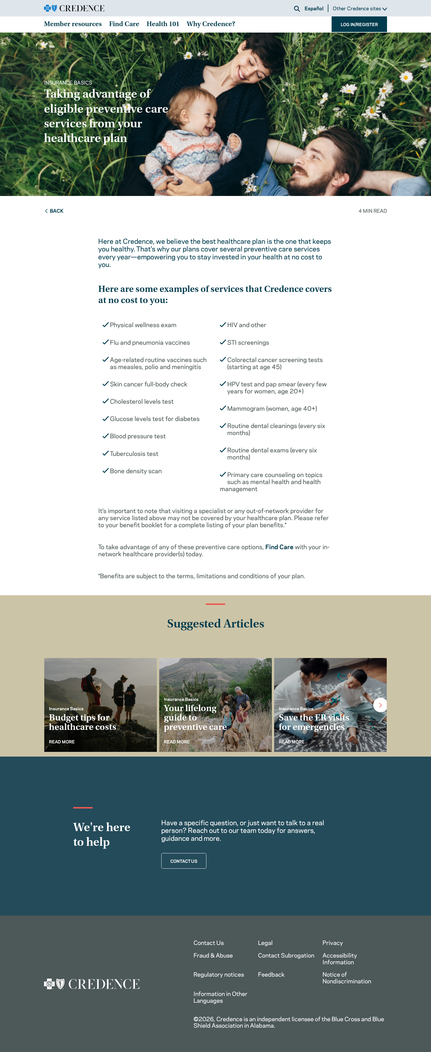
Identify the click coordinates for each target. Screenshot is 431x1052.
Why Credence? (211, 24)
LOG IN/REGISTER (359, 24)
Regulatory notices (219, 974)
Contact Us (209, 942)
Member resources (73, 24)
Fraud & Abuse (213, 954)
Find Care (124, 24)
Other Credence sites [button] (357, 8)
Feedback (271, 974)
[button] (297, 9)
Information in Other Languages (220, 996)
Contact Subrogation (286, 954)
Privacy (333, 942)
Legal (265, 942)
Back (57, 210)
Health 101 (163, 24)
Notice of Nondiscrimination (347, 977)
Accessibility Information (340, 958)
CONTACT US (183, 861)
